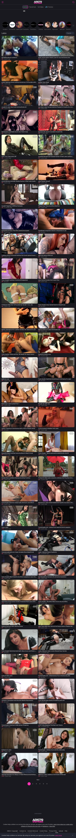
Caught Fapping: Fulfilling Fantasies (12, 206)
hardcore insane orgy (44, 354)
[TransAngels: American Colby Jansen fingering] (20, 715)
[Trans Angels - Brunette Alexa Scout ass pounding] (56, 592)
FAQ (66, 831)
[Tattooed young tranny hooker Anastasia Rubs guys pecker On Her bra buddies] (20, 592)
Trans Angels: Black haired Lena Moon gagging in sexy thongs (19, 577)
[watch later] (4, 38)
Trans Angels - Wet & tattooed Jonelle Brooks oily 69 (53, 453)
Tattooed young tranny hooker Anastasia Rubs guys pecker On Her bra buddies (19, 601)
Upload (61, 831)
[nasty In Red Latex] (20, 666)
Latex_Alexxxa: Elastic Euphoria (47, 552)
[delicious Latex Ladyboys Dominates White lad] (56, 765)
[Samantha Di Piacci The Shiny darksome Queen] (20, 221)
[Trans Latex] (20, 518)
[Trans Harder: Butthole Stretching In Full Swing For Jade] (56, 369)
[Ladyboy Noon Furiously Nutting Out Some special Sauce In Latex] (20, 246)
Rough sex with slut (44, 403)
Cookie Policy (43, 831)
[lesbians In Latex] (20, 740)
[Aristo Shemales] (38, 2)
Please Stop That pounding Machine (49, 206)
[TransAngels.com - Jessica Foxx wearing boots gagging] (56, 518)
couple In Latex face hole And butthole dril (14, 107)
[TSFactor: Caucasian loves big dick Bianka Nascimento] (20, 691)
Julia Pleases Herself (44, 181)
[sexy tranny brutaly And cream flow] (56, 270)
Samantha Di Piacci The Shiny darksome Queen (15, 230)
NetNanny (45, 826)
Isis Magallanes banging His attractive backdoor (52, 577)
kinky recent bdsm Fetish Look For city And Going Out (54, 57)
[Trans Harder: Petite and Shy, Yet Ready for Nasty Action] (20, 345)
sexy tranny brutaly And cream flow (48, 280)
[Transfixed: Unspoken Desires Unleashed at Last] (56, 221)
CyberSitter (52, 826)
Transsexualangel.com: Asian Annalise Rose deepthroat (18, 552)
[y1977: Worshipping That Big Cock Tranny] (56, 715)
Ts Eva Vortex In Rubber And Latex (48, 428)
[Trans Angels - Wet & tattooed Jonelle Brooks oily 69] (56, 444)
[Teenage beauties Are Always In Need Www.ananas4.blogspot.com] (20, 765)
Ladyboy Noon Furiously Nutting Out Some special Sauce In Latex (19, 255)
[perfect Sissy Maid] (56, 73)
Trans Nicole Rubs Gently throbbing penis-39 (51, 700)
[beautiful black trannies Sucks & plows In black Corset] (20, 444)
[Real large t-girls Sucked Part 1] (20, 394)
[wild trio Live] (20, 369)
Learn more (58, 835)
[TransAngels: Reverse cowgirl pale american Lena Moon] (20, 493)
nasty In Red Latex (7, 675)
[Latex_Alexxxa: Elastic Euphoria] (56, 542)
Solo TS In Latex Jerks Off (9, 156)
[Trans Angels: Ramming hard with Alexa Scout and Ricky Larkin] (20, 641)
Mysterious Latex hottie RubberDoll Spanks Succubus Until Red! (55, 502)
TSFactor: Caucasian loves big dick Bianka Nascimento (17, 700)
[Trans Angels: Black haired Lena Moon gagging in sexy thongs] (20, 567)
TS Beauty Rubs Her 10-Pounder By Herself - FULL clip (17, 304)
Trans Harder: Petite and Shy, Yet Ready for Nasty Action (18, 354)
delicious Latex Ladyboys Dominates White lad (52, 774)
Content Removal (33, 831)
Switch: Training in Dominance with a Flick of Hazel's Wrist (18, 428)
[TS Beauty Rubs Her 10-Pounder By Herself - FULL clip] (20, 295)
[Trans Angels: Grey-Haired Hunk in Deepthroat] (56, 295)
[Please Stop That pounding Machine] (56, 196)
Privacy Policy (53, 831)
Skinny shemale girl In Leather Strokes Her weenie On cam (19, 329)
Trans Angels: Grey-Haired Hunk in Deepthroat (51, 304)
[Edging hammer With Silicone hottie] (20, 617)
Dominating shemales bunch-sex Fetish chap (15, 131)
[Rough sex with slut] (56, 394)
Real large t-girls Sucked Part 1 (10, 403)
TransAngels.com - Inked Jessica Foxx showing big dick (54, 675)
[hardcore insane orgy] (56, 345)
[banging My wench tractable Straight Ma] (56, 122)
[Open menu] (2, 2)
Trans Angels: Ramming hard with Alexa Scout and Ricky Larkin (19, 651)
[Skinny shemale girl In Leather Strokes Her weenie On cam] (20, 320)
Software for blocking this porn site (30, 826)
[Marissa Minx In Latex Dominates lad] (56, 320)
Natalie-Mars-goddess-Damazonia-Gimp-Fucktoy (16, 478)
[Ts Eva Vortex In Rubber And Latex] (56, 419)
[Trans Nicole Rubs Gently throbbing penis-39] (56, 691)
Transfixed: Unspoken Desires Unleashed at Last (52, 230)
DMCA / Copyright (12, 831)
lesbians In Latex (6, 750)
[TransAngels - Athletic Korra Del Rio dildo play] (56, 740)
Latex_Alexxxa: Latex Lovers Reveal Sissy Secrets (52, 651)
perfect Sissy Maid (43, 82)
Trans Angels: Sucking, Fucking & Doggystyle (15, 280)
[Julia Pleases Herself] (56, 172)
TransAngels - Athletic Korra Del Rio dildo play (51, 750)
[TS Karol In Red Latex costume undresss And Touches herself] (56, 468)
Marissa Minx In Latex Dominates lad (49, 329)
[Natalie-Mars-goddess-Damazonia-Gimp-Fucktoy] (20, 468)
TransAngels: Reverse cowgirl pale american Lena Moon (18, 502)
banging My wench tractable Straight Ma (50, 131)
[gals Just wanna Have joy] (56, 246)
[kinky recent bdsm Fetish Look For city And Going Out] (56, 48)
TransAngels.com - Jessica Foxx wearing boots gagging (54, 527)
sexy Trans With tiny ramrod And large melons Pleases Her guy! (56, 626)
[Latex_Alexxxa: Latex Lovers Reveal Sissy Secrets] (56, 641)
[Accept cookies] (72, 835)
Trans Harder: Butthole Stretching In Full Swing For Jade (54, 379)
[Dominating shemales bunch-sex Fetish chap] (20, 122)
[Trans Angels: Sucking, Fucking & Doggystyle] (20, 270)
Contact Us (22, 831)
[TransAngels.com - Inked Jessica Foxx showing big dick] (56, 666)
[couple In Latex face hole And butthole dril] (20, 97)
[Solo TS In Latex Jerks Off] (20, 147)
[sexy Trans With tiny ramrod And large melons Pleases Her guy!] (56, 617)
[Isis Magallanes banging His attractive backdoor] (56, 567)
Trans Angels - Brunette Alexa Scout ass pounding (52, 601)
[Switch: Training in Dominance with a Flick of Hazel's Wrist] (20, 419)
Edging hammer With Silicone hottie (12, 626)
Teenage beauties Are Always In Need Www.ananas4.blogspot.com (19, 774)
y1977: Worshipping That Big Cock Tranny (50, 725)
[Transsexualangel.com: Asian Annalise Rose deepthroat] (20, 542)
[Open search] (73, 2)
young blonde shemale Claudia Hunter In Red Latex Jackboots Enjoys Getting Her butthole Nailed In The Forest (19, 181)
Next (38, 780)
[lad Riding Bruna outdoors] (20, 48)
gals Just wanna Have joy (45, 255)
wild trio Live (5, 379)
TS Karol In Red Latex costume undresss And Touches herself (55, 478)
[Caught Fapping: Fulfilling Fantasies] (20, 196)
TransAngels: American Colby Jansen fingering (15, 725)
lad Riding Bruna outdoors (9, 57)
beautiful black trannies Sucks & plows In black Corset (17, 453)
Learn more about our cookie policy (63, 824)
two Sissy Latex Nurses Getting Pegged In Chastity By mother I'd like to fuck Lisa (55, 107)
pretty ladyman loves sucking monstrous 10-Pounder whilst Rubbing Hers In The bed (19, 82)
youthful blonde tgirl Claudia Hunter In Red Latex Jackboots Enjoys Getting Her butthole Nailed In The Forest (55, 156)
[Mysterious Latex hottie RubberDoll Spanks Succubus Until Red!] (56, 493)
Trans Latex (5, 527)
